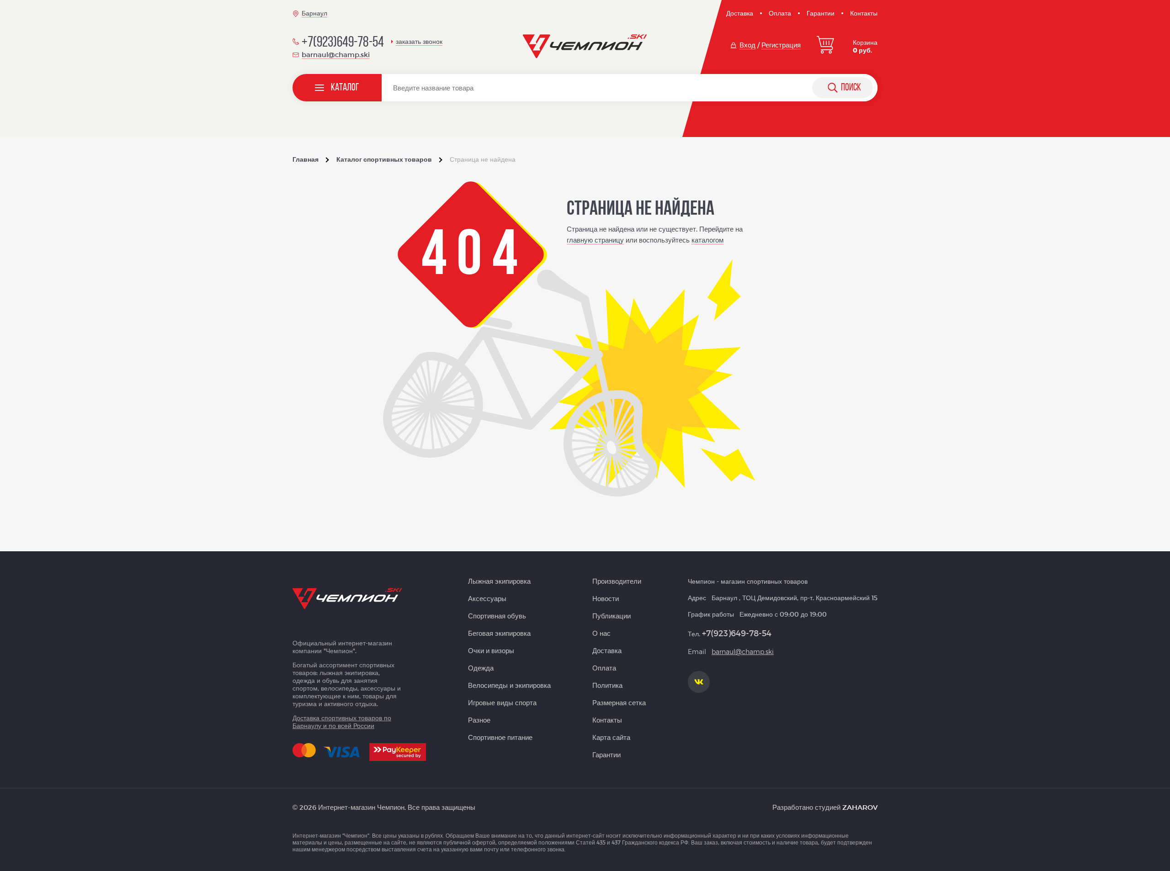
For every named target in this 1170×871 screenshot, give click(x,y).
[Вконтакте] (699, 682)
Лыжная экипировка (499, 581)
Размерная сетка (619, 702)
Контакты (864, 13)
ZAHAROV (860, 807)
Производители (616, 581)
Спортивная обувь (497, 616)
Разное (479, 720)
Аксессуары (487, 598)
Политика (607, 685)
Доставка (739, 13)
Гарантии (821, 13)
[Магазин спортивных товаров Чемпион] (585, 46)
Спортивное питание (500, 737)
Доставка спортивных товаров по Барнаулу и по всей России (341, 721)
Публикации (611, 616)
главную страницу (595, 240)
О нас (601, 633)
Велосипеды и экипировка (509, 685)
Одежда (481, 668)
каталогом (707, 240)
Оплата (780, 13)
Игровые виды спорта (502, 702)
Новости (605, 598)
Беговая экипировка (499, 633)
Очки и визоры (491, 650)
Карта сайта (611, 737)
